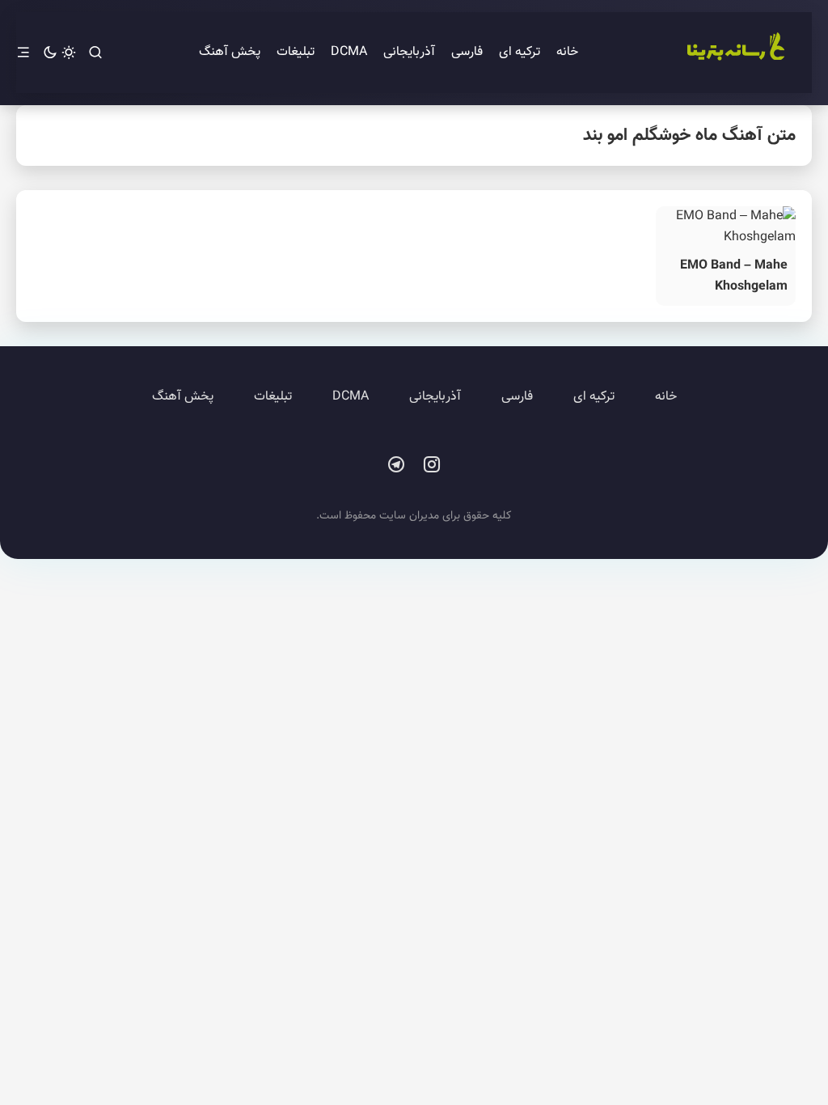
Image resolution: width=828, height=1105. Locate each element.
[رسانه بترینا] (735, 52)
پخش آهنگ (229, 52)
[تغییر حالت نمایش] (59, 52)
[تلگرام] (396, 465)
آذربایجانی (409, 52)
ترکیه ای (519, 52)
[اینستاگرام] (431, 465)
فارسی (467, 52)
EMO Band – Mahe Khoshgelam (734, 276)
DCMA (349, 52)
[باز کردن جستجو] (95, 52)
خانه (567, 52)
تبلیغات (296, 52)
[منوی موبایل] (23, 52)
